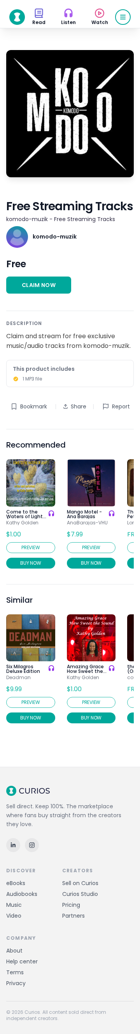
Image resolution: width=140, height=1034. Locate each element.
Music (14, 905)
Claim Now (39, 285)
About (14, 950)
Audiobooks (21, 894)
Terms (15, 972)
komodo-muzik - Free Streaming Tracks (60, 219)
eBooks (15, 883)
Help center (22, 961)
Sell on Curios (80, 883)
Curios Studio (80, 894)
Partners (73, 916)
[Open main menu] (123, 17)
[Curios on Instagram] (32, 845)
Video (13, 916)
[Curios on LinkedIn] (13, 845)
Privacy (16, 983)
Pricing (71, 905)
